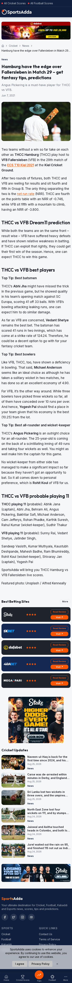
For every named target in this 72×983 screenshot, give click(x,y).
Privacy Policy (47, 944)
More (65, 601)
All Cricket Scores (15, 3)
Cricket (13, 45)
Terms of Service (49, 939)
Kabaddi (6, 944)
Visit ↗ (59, 617)
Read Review (59, 612)
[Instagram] (22, 917)
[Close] (57, 963)
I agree (19, 963)
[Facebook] (4, 917)
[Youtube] (31, 917)
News (25, 45)
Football (6, 939)
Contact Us (45, 934)
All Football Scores (41, 3)
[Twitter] (13, 917)
